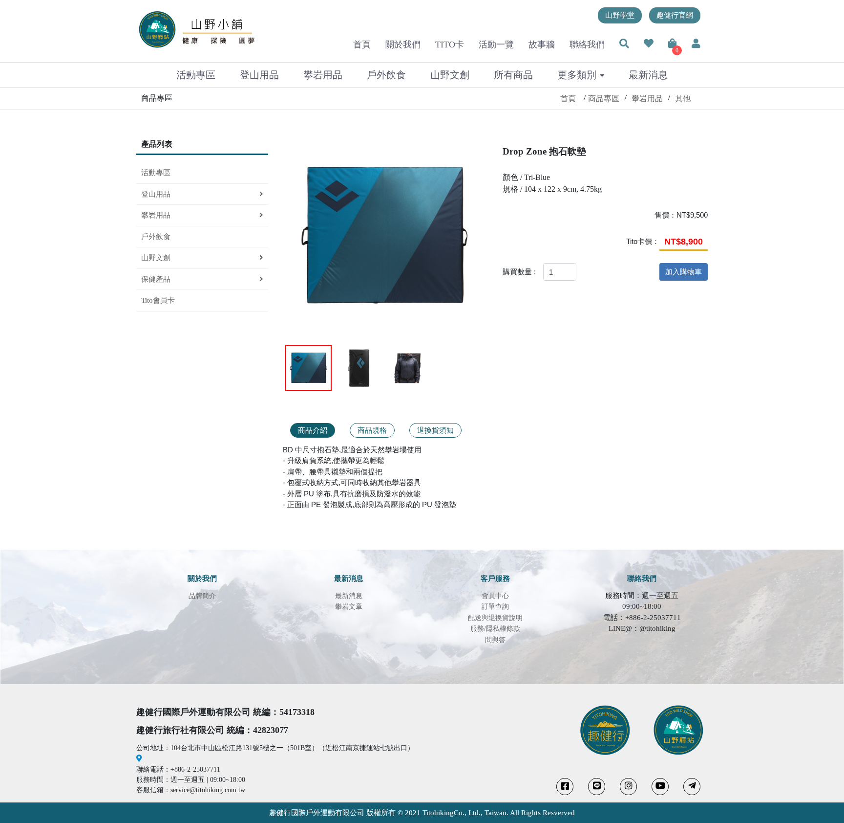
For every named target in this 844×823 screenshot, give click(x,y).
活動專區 (195, 74)
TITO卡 (449, 44)
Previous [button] (297, 238)
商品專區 (603, 98)
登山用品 (259, 74)
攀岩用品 (322, 74)
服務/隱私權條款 (495, 628)
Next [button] (474, 238)
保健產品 (155, 279)
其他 (683, 98)
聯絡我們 (587, 44)
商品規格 (372, 430)
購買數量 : (519, 271)
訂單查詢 (495, 606)
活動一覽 (496, 44)
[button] (624, 44)
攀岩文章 (348, 606)
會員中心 (495, 596)
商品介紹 (312, 430)
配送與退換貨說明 (495, 618)
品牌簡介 (202, 596)
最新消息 (648, 74)
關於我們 (403, 44)
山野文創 (449, 74)
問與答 (495, 640)
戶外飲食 (386, 74)
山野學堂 (619, 15)
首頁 (362, 44)
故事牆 (541, 44)
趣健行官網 (674, 15)
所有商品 (513, 74)
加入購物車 (683, 271)
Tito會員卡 (158, 300)
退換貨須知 (435, 430)
